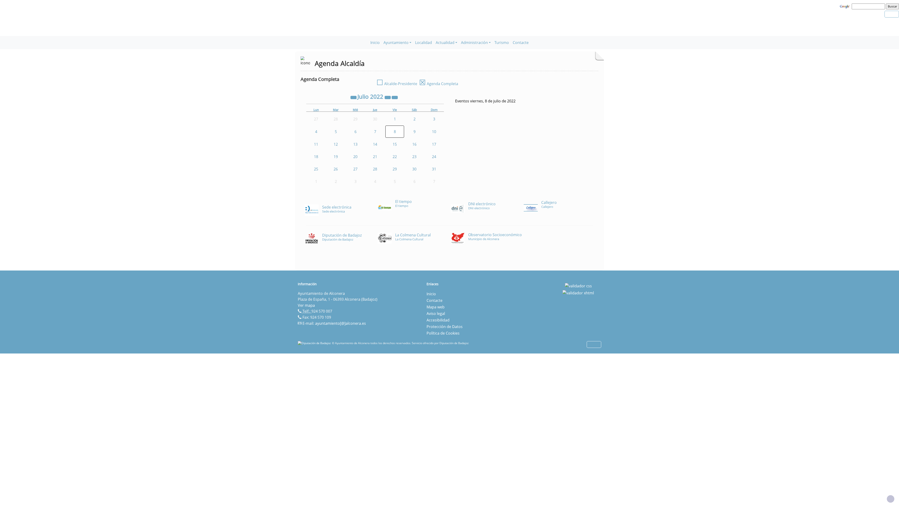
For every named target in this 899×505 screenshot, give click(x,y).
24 (434, 156)
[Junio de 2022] (353, 97)
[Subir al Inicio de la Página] (890, 499)
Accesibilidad (438, 320)
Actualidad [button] (445, 42)
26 (336, 169)
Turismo (501, 42)
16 (414, 144)
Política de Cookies (443, 333)
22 (395, 156)
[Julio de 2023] (388, 97)
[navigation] (869, 6)
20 (355, 156)
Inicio (375, 42)
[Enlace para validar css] (578, 285)
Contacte (521, 42)
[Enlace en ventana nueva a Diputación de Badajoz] (315, 343)
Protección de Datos (445, 326)
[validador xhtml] (578, 292)
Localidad (423, 42)
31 (434, 169)
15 (395, 144)
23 (414, 156)
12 (336, 144)
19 (336, 156)
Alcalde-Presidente (396, 83)
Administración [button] (474, 42)
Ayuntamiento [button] (396, 42)
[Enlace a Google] (845, 6)
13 (355, 144)
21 (375, 156)
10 (434, 131)
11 (316, 144)
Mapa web (436, 307)
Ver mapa (306, 305)
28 (375, 169)
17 (434, 144)
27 (355, 169)
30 (414, 169)
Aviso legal (436, 313)
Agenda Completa (438, 83)
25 (316, 169)
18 (316, 156)
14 (375, 144)
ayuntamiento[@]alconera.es (340, 323)
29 (395, 169)
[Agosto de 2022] (395, 97)
